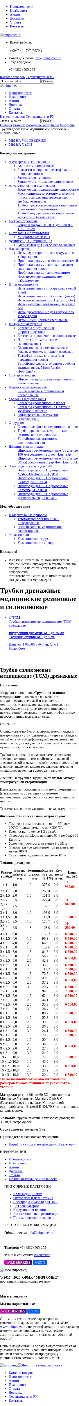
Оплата (15, 22)
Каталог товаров (12, 77)
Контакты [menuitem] (16, 1400)
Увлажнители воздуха (34, 539)
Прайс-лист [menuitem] (17, 1384)
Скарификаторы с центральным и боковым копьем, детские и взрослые (45, 349)
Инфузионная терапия (25, 324)
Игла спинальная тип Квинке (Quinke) (46, 296)
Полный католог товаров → (34, 1218)
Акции (15, 14)
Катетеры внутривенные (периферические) (36, 330)
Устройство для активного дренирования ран (37, 440)
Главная (6, 125)
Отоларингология (22, 375)
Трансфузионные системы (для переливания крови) (41, 357)
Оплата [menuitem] (14, 1388)
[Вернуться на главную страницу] (10, 35)
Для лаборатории (21, 249)
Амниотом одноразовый (36, 166)
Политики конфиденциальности (33, 1179)
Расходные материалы (42, 125)
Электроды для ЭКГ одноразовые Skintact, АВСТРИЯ (43, 480)
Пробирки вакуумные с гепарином (44, 272)
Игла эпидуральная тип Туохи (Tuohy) (46, 300)
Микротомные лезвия (34, 237)
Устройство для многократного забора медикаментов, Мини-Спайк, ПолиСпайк (46, 367)
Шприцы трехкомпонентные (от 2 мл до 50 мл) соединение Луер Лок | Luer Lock (48, 460)
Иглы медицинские (23, 284)
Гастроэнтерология (23, 221)
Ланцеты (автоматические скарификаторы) (37, 342)
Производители (21, 6)
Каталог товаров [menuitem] (21, 1373)
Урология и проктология (27, 399)
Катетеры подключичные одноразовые (47, 336)
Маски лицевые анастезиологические (46, 193)
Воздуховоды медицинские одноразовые (48, 189)
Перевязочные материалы (28, 387)
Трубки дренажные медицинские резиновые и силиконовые (42, 432)
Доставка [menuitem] (16, 1392)
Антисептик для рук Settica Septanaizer (46, 245)
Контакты (17, 26)
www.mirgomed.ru (13, 1326)
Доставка (17, 18)
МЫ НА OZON (20, 144)
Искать (47, 81)
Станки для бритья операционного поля (48, 427)
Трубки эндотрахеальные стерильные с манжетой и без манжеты (47, 215)
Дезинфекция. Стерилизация (30, 241)
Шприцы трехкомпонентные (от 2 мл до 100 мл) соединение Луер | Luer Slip (48, 452)
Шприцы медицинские (26, 446)
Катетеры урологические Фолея (41, 403)
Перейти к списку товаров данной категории (43, 1144)
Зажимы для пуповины (35, 177)
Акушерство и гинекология (29, 162)
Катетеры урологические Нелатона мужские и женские (44, 409)
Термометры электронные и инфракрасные (38, 521)
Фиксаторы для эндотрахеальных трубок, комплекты (43, 199)
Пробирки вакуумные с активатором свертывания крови (45, 266)
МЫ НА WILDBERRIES (27, 140)
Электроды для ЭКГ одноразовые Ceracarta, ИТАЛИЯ (43, 488)
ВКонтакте (42, 1255)
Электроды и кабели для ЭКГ (31, 466)
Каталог (19, 125)
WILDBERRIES (18, 1262)
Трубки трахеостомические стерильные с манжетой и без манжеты (47, 207)
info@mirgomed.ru (48, 58)
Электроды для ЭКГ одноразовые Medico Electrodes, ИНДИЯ (43, 472)
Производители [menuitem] (20, 1377)
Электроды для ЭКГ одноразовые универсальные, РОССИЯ (43, 496)
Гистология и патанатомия (29, 233)
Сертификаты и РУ (40, 77)
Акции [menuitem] (14, 1380)
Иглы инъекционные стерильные (43, 320)
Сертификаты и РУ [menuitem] (23, 1396)
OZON (40, 1262)
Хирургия (67, 125)
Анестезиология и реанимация (32, 185)
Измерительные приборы (28, 515)
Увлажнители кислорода (36, 543)
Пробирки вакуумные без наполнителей (48, 260)
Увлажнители (19, 535)
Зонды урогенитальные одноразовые (45, 181)
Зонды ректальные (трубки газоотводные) (38, 417)
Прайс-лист (18, 10)
